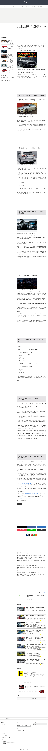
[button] (41, 530)
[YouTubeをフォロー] (32, 535)
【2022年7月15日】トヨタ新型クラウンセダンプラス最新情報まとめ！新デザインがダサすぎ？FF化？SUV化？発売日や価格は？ (31, 558)
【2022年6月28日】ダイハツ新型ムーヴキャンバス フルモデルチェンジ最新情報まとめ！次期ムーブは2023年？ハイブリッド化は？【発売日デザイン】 (31, 571)
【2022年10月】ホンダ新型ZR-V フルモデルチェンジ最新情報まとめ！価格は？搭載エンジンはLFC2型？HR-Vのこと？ (31, 561)
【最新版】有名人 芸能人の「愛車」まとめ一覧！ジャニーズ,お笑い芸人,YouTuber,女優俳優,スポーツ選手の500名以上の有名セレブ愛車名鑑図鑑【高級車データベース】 (31, 554)
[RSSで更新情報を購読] (36, 535)
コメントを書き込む (32, 698)
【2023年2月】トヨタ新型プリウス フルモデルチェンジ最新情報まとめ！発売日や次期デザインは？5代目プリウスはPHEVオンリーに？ (31, 575)
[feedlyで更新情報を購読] (34, 535)
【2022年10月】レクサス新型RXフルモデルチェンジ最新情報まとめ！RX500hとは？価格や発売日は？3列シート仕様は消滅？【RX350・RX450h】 (31, 565)
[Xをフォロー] (29, 535)
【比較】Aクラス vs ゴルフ (39, 498)
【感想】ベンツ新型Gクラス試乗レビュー (27, 498)
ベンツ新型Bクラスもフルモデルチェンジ (27, 483)
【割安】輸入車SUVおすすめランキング (31, 493)
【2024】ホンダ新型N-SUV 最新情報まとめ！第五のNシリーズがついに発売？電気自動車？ (31, 568)
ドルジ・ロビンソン (27, 671)
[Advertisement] (24, 15)
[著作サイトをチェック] (27, 535)
